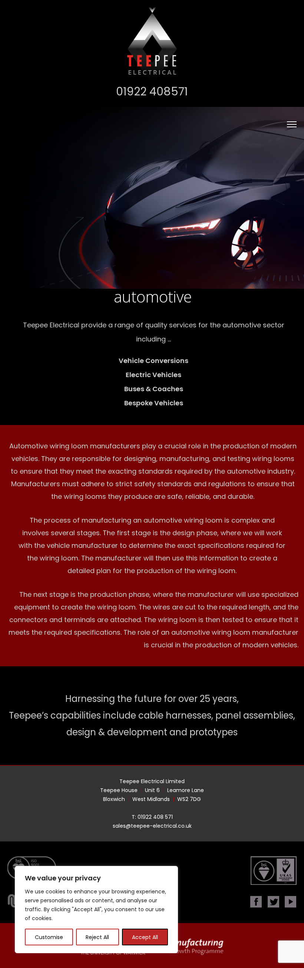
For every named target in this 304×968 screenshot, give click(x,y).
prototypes (213, 732)
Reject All (97, 937)
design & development (116, 732)
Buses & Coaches (153, 388)
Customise (49, 937)
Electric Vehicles (153, 374)
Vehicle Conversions (153, 360)
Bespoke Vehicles (153, 403)
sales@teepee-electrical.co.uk (152, 826)
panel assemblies (254, 715)
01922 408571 (152, 91)
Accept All (145, 937)
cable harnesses (174, 715)
